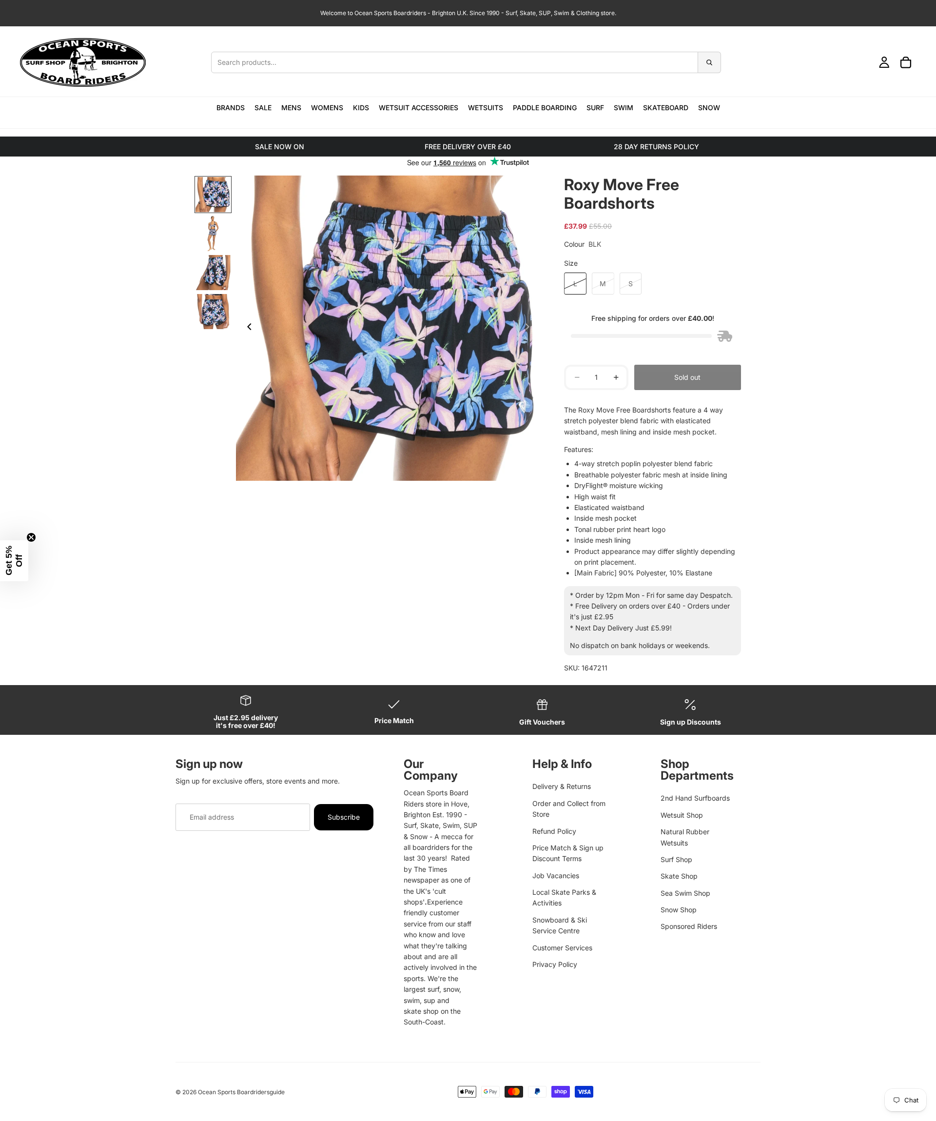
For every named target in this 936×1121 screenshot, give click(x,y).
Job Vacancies (555, 875)
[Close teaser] (31, 537)
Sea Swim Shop (685, 893)
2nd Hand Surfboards (695, 798)
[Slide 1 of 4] (213, 194)
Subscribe (344, 817)
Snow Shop (679, 909)
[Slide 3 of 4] (213, 272)
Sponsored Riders (689, 926)
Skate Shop (679, 876)
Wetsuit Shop (682, 815)
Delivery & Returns (561, 786)
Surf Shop (676, 859)
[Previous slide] (246, 328)
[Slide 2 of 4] (213, 233)
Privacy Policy (554, 964)
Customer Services (562, 948)
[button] (14, 560)
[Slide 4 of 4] (213, 311)
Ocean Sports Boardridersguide (241, 1092)
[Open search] (466, 62)
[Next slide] (530, 328)
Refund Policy (554, 831)
